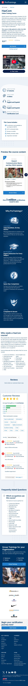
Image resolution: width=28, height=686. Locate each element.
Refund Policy (17, 660)
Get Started (13, 46)
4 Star (4, 407)
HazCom (12, 7)
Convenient (7, 424)
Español (9, 682)
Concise (6, 422)
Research (16, 641)
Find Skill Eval (4, 645)
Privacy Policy (17, 654)
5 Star (4, 406)
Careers (2, 661)
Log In (2, 648)
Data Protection (17, 656)
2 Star (4, 411)
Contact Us (16, 639)
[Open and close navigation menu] (25, 2)
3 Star (4, 409)
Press (2, 658)
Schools (2, 641)
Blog (15, 637)
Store (15, 643)
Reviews (3, 656)
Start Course (13, 628)
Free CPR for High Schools (6, 663)
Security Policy (17, 658)
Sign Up (2, 646)
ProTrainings (15, 675)
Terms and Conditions (18, 661)
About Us (3, 654)
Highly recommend (17, 424)
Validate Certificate (18, 645)
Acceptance (3, 660)
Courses (2, 637)
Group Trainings (13, 564)
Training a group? (13, 49)
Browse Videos (13, 192)
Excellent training (8, 427)
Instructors (3, 643)
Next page (18, 477)
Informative (19, 419)
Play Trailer (15, 71)
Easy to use (13, 422)
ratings (22, 680)
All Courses (4, 7)
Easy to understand (8, 419)
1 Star (4, 413)
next (26, 174)
